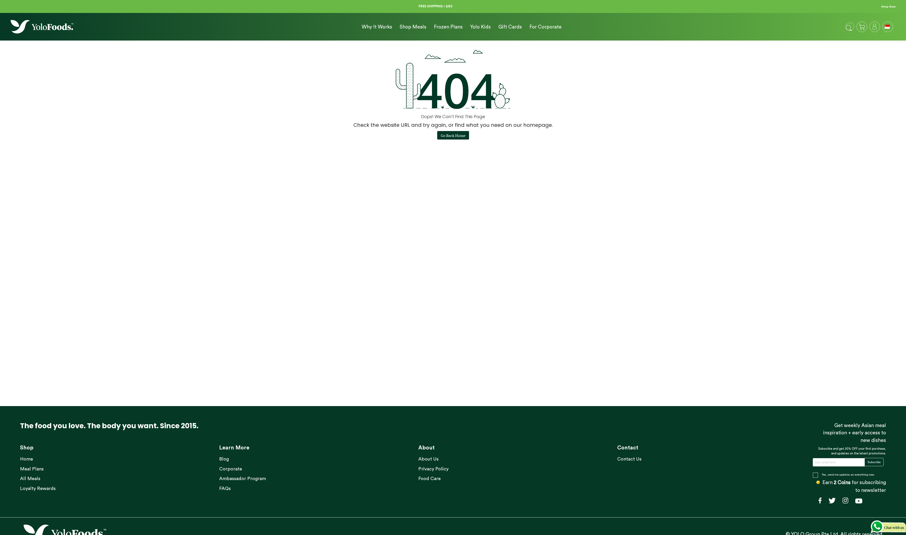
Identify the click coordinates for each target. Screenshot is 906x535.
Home (26, 459)
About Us (428, 459)
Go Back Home (453, 135)
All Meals (30, 478)
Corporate (230, 469)
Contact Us (629, 459)
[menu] (459, 27)
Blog (224, 459)
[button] (888, 26)
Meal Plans (32, 469)
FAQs (225, 488)
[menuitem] (377, 27)
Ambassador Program (242, 478)
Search (849, 28)
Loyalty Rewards (38, 488)
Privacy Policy (433, 469)
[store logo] (42, 26)
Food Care (429, 478)
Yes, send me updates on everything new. (848, 474)
